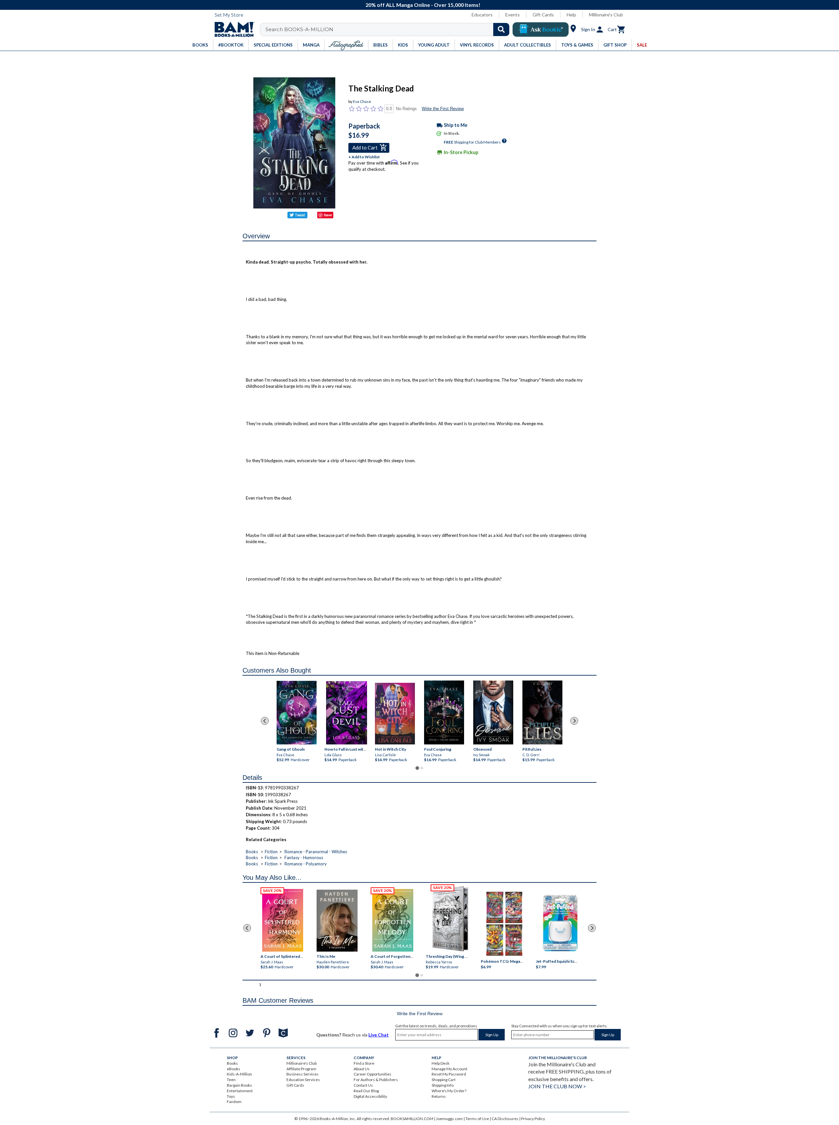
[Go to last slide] (265, 721)
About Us (362, 1068)
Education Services (303, 1079)
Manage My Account (449, 1068)
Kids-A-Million (239, 1074)
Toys (231, 1096)
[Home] (232, 29)
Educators (482, 14)
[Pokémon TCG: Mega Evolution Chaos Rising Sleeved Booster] (504, 924)
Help (571, 14)
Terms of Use (477, 1118)
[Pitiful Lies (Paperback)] (542, 712)
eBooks (233, 1068)
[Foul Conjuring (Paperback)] (444, 712)
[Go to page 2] (421, 768)
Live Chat (378, 1034)
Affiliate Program (301, 1068)
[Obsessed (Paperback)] (493, 712)
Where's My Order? (449, 1090)
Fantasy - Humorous (303, 857)
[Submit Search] (501, 29)
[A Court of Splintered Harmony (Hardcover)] (282, 920)
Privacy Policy (533, 1118)
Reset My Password (449, 1074)
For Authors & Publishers (376, 1079)
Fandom (234, 1101)
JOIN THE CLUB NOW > (557, 1086)
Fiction (271, 851)
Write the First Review (443, 108)
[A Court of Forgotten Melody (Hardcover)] (392, 920)
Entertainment (240, 1090)
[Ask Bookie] (541, 29)
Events (512, 14)
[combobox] (388, 29)
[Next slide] (574, 721)
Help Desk (440, 1063)
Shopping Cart (444, 1079)
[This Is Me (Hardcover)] (336, 921)
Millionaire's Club (606, 14)
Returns (439, 1096)
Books (252, 851)
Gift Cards (543, 14)
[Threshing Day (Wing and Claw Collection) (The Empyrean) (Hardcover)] (450, 919)
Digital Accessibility (370, 1096)
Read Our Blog (366, 1090)
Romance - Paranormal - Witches (315, 851)
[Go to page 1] (417, 768)
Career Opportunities (372, 1074)
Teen (231, 1079)
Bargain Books (239, 1085)
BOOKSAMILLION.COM (412, 1118)
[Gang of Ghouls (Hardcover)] (297, 712)
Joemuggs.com (449, 1118)
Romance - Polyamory (305, 863)
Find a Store (364, 1063)
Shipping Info (443, 1085)
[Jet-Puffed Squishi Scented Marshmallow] (560, 924)
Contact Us (363, 1085)
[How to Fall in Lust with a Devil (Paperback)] (346, 712)
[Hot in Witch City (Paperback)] (395, 713)
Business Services (302, 1074)
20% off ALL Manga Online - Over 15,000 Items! (422, 5)
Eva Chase (362, 101)
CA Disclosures (505, 1118)
